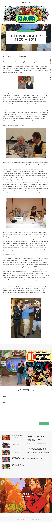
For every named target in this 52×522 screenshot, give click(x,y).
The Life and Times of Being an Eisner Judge (37, 449)
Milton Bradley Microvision (34, 440)
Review (35, 490)
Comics (20, 31)
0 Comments (23, 56)
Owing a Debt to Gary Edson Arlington (37, 444)
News (25, 31)
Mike (28, 452)
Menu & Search (26, 2)
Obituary (31, 31)
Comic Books (26, 490)
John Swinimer (31, 457)
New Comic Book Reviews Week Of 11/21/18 (38, 457)
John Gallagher (32, 448)
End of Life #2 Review (26, 495)
